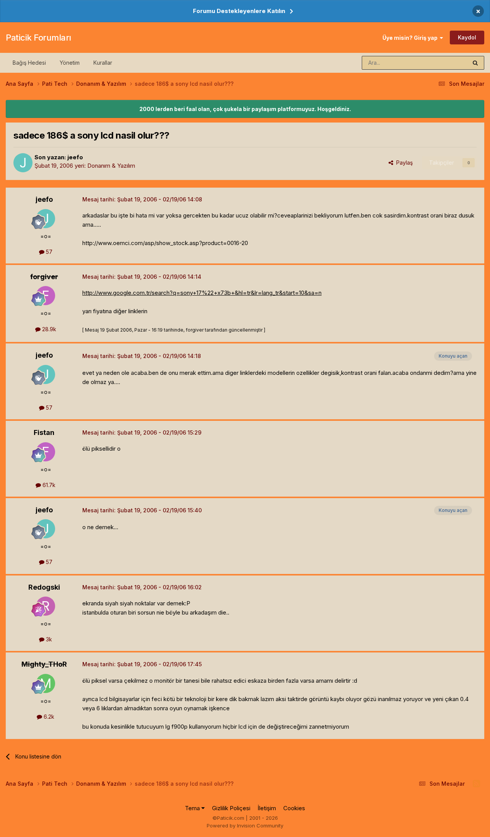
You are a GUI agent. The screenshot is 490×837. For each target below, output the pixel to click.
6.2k (48, 716)
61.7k (48, 485)
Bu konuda (444, 62)
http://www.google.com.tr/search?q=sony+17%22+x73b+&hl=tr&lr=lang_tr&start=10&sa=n (202, 292)
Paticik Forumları (38, 38)
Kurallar (102, 62)
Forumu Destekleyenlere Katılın (239, 11)
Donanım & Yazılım (111, 165)
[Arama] (475, 62)
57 (48, 251)
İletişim (267, 808)
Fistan (44, 432)
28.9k (48, 329)
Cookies (294, 808)
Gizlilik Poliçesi (231, 808)
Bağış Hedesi (29, 62)
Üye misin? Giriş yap (411, 37)
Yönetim (70, 62)
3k (48, 639)
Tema (193, 808)
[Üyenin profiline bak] (23, 162)
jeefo (75, 157)
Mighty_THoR (44, 664)
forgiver (44, 277)
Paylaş (403, 162)
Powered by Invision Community (245, 825)
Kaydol (467, 37)
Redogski (44, 587)
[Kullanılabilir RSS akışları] (476, 783)
